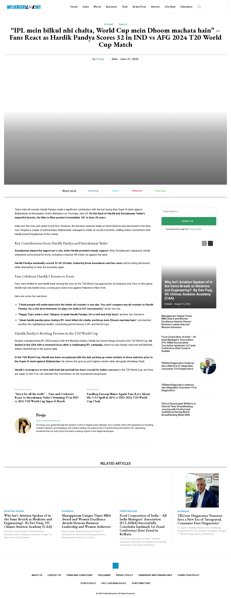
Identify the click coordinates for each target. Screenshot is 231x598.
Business (67, 511)
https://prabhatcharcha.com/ (48, 421)
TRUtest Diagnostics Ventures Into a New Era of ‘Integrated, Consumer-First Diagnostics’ (177, 366)
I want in (187, 221)
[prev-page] (204, 243)
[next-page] (210, 243)
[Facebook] (116, 566)
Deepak (168, 304)
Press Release (128, 511)
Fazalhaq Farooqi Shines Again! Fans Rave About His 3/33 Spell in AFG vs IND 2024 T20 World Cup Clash (118, 397)
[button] (199, 7)
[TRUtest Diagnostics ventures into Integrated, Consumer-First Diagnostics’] (208, 387)
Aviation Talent (14, 511)
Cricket (108, 24)
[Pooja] (23, 425)
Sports (123, 24)
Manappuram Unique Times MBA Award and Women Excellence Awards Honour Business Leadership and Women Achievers (176, 322)
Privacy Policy (195, 229)
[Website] (37, 436)
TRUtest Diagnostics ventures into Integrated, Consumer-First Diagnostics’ (179, 387)
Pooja (100, 59)
